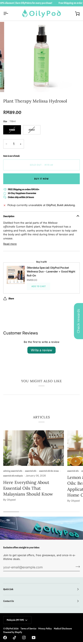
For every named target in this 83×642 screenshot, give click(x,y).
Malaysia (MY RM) (15, 620)
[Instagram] (24, 637)
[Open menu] (9, 13)
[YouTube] (33, 637)
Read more (10, 243)
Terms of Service (28, 628)
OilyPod (9, 628)
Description (8, 216)
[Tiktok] (14, 637)
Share (11, 298)
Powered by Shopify (12, 632)
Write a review (41, 350)
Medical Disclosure (63, 628)
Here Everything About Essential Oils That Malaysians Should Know (28, 488)
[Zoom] (13, 84)
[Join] (76, 567)
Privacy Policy (45, 628)
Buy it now (41, 178)
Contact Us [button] (8, 601)
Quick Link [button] (8, 589)
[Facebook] (5, 637)
